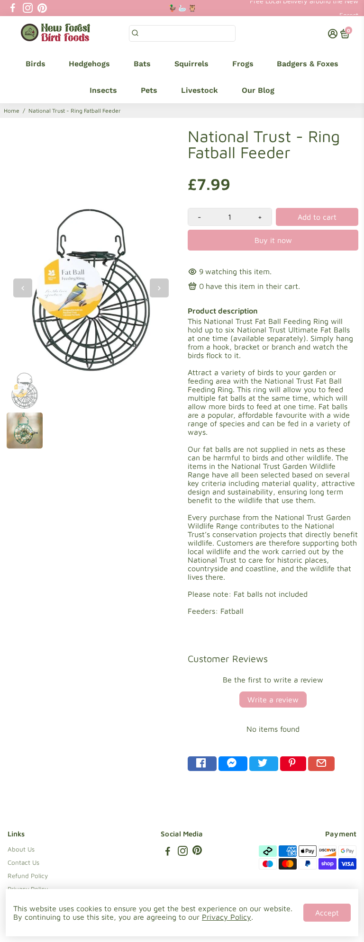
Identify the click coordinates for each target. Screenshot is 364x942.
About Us (21, 849)
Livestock (199, 90)
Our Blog (258, 90)
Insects (103, 90)
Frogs (243, 63)
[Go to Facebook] (13, 8)
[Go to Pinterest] (42, 8)
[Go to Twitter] (263, 763)
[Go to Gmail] (321, 763)
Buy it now (273, 240)
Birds (36, 63)
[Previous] (22, 287)
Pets (149, 90)
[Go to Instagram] (28, 8)
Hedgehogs (89, 63)
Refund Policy (28, 875)
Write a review (273, 699)
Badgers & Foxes (307, 63)
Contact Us (23, 862)
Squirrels (191, 63)
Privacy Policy (226, 917)
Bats (142, 63)
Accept (327, 912)
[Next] (159, 287)
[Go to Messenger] (232, 763)
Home (11, 110)
